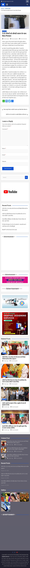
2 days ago (6, 360)
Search (26, 177)
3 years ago (6, 38)
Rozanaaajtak (14, 38)
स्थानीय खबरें (4, 31)
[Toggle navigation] (7, 4)
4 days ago (6, 383)
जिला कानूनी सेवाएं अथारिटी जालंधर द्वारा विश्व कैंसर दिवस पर (15, 109)
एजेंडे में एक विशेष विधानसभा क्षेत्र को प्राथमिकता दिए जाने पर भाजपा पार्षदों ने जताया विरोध (17, 448)
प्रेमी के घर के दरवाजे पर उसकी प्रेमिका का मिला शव (16, 114)
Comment (5, 129)
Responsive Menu (27, 1)
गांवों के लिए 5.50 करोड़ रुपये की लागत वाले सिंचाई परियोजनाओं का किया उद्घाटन (17, 442)
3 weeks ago (6, 406)
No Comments (23, 38)
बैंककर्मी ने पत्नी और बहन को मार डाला (9, 229)
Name (4, 148)
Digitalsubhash (6, 556)
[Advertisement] (15, 254)
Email (4, 155)
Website (4, 161)
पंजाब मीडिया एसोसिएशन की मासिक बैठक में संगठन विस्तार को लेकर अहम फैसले (17, 455)
